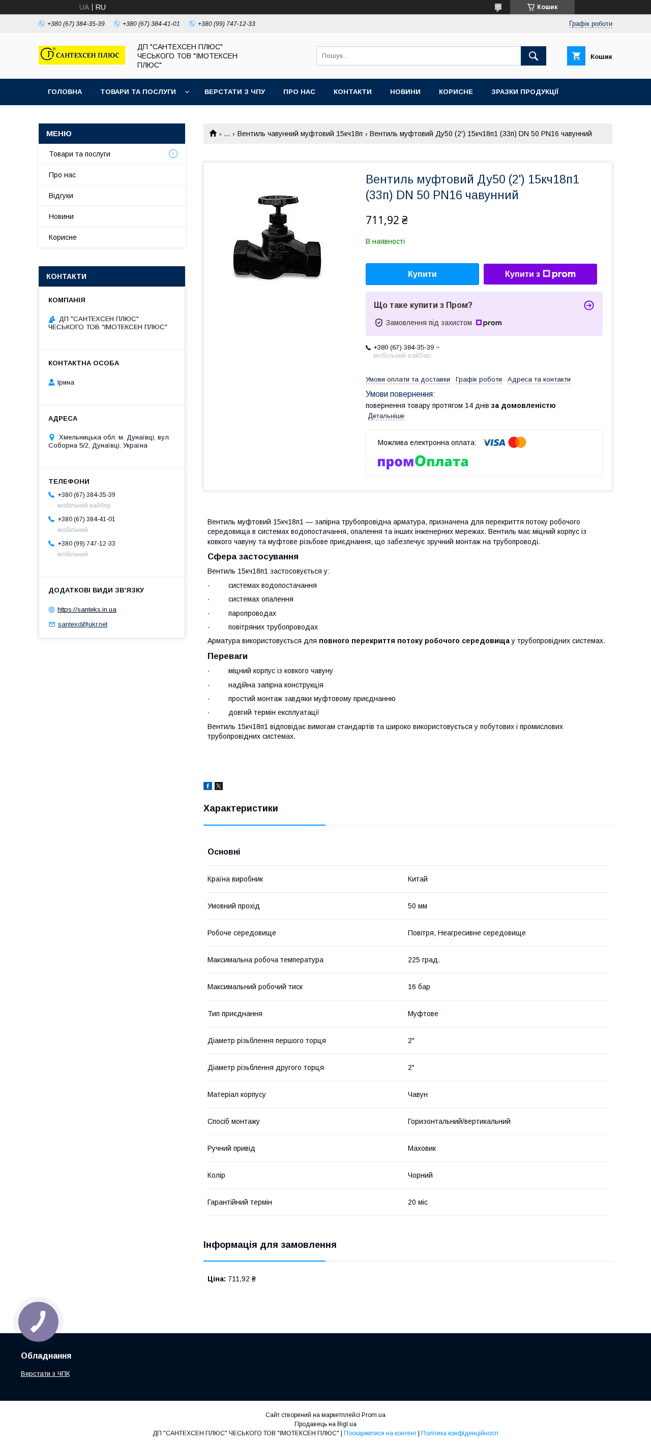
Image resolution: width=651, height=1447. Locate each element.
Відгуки (61, 196)
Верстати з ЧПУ (234, 92)
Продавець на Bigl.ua (325, 1424)
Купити (422, 274)
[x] (219, 787)
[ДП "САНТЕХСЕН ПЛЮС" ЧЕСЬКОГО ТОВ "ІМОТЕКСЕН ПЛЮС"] (82, 62)
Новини (405, 92)
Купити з (522, 274)
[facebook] (207, 787)
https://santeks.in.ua (86, 609)
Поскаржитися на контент (380, 1433)
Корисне (456, 92)
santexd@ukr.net (82, 624)
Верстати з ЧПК (45, 1373)
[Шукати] (533, 56)
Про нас (299, 92)
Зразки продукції (524, 92)
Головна (65, 92)
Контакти (353, 92)
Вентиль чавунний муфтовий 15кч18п (300, 134)
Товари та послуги (138, 92)
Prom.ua (374, 1415)
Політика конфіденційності (459, 1433)
